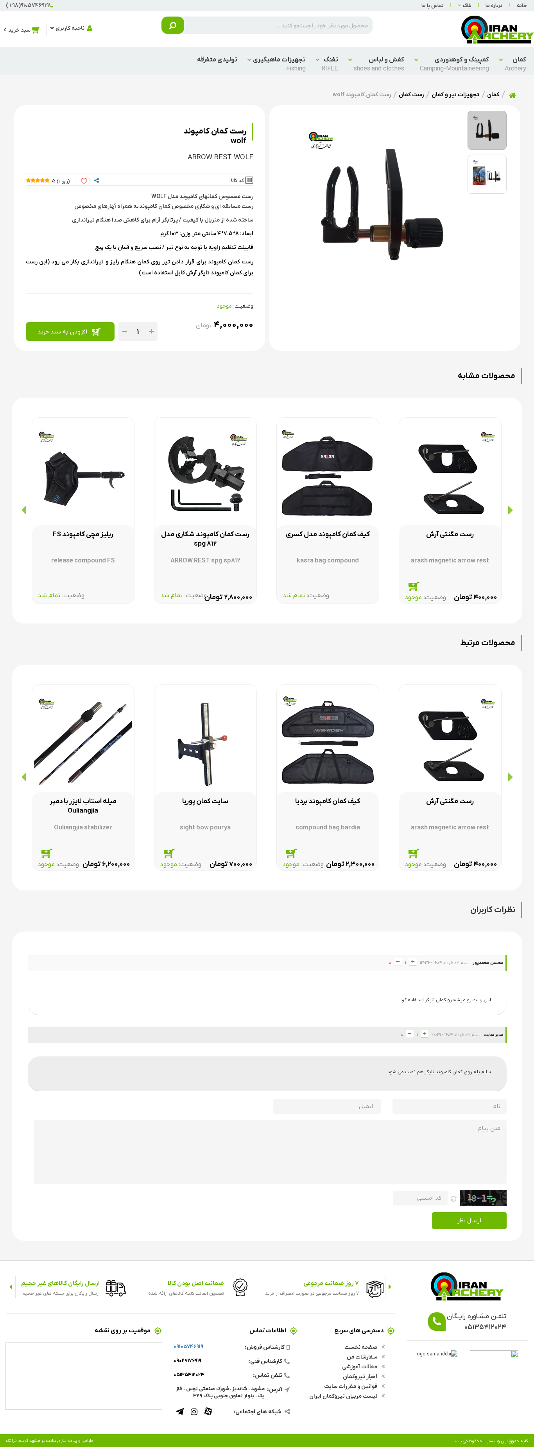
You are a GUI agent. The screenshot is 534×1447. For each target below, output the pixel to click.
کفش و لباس (379, 64)
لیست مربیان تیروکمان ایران (343, 1396)
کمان (515, 64)
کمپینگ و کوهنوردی (454, 64)
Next (11, 1287)
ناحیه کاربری (70, 28)
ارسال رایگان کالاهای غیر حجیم (60, 1282)
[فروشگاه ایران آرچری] (497, 29)
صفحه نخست (361, 1347)
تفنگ (329, 64)
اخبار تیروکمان (360, 1376)
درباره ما (494, 5)
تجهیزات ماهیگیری (279, 64)
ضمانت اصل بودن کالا (196, 1282)
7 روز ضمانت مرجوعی (331, 1282)
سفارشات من (362, 1356)
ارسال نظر (469, 1220)
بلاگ (467, 5)
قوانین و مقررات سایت (351, 1386)
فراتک (11, 1440)
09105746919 (188, 1346)
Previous (390, 1287)
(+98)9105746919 (27, 5)
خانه (522, 5)
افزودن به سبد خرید (62, 331)
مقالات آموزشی (360, 1366)
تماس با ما (432, 5)
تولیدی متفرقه (217, 59)
